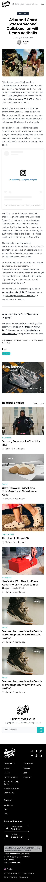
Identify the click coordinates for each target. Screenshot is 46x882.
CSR (5, 814)
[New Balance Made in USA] (23, 377)
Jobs (25, 773)
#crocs (6, 353)
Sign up (41, 729)
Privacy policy (24, 877)
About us (26, 768)
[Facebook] (36, 751)
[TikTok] (36, 755)
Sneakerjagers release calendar (20, 295)
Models (7, 773)
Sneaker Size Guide (11, 788)
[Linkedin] (41, 755)
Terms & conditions (10, 877)
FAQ (5, 809)
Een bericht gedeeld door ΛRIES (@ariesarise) (23, 205)
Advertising (27, 777)
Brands (7, 768)
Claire (7, 542)
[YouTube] (32, 755)
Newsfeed (23, 13)
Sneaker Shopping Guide (11, 782)
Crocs (35, 85)
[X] (41, 751)
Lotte (7, 449)
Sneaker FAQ (8, 534)
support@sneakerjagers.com (19, 854)
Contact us (8, 805)
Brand (4, 484)
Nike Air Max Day (11, 777)
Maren (8, 498)
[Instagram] (32, 751)
